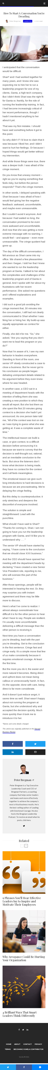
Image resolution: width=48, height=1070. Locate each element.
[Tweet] (35, 744)
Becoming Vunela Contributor (28, 1049)
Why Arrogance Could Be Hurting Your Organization (24, 958)
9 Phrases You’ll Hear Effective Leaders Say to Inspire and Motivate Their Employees (22, 901)
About (17, 1044)
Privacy (38, 1044)
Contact (27, 1044)
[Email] (35, 752)
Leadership (28, 21)
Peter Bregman (15, 21)
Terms (8, 1049)
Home (8, 1044)
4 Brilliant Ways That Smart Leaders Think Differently (20, 1014)
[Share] (13, 744)
